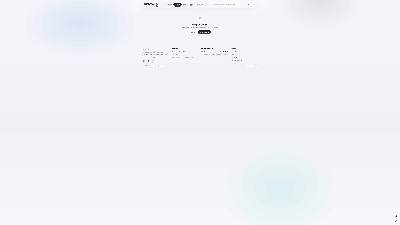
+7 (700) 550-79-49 (178, 51)
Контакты (199, 5)
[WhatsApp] (152, 61)
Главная (169, 5)
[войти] (249, 5)
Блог (184, 5)
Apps (191, 5)
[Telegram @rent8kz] (148, 61)
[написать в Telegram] (396, 221)
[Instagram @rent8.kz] (144, 61)
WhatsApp (175, 54)
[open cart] (254, 5)
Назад (193, 32)
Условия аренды (236, 60)
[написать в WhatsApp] (396, 216)
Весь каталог (204, 32)
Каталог (177, 5)
